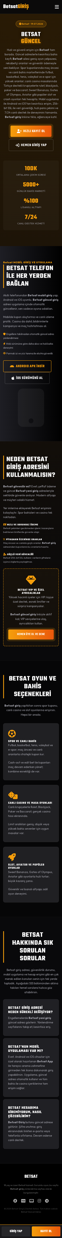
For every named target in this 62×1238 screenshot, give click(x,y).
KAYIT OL (46, 1231)
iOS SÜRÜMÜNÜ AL (29, 378)
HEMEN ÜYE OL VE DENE (31, 634)
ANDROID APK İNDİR (30, 366)
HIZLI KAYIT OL (34, 131)
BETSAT (31, 1176)
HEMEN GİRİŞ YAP (34, 145)
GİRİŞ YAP (16, 1231)
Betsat (16, 7)
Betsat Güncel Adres (31, 1211)
